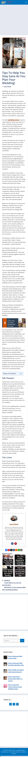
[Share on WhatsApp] (19, 550)
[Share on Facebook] (6, 550)
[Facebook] (12, 543)
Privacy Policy (4, 752)
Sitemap (14, 753)
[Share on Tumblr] (14, 550)
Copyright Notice (20, 750)
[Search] (22, 640)
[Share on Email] (21, 550)
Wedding (7, 580)
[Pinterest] (15, 543)
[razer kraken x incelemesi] (14, 756)
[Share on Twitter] (11, 550)
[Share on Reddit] (16, 550)
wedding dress (13, 120)
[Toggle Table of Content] (20, 373)
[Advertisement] (14, 19)
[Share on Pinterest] (9, 550)
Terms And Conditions (14, 752)
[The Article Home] (7, 2)
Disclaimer (23, 752)
